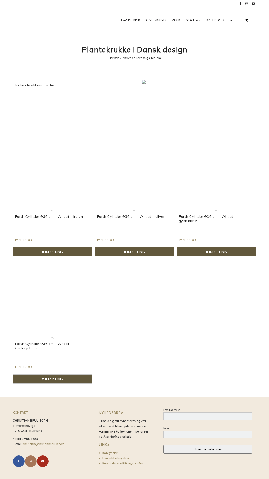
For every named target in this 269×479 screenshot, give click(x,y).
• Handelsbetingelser (114, 458)
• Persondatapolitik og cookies (121, 463)
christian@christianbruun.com (43, 444)
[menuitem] (131, 20)
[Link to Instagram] (247, 3)
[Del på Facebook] (19, 461)
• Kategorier (108, 453)
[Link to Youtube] (253, 3)
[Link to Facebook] (240, 3)
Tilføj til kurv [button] (53, 252)
